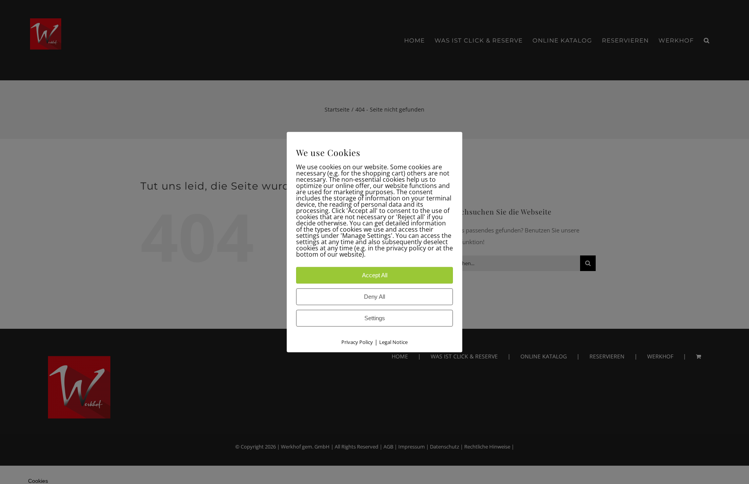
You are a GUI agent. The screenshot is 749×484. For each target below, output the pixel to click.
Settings (374, 318)
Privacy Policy (357, 342)
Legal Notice (393, 342)
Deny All (374, 296)
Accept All (374, 275)
